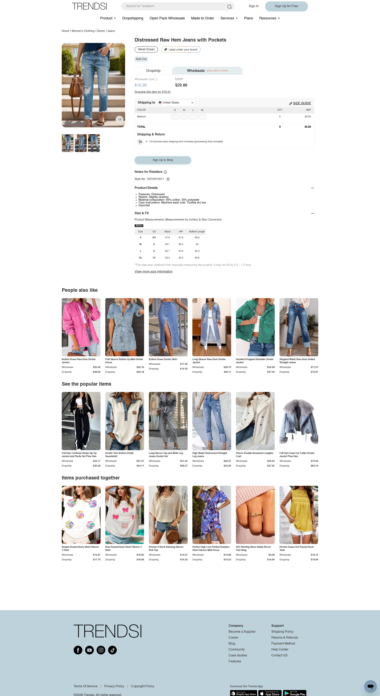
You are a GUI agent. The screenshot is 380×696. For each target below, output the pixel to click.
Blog (232, 643)
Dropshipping (132, 18)
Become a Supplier (242, 631)
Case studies (238, 655)
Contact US (279, 655)
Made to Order (202, 18)
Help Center (279, 649)
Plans (248, 18)
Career (233, 637)
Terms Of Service (86, 686)
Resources (267, 18)
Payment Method (283, 643)
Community (237, 649)
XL (202, 110)
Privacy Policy (114, 686)
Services (227, 18)
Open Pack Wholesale (167, 18)
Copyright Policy (142, 686)
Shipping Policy (282, 631)
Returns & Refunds (284, 637)
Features (235, 661)
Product (106, 18)
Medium (141, 117)
